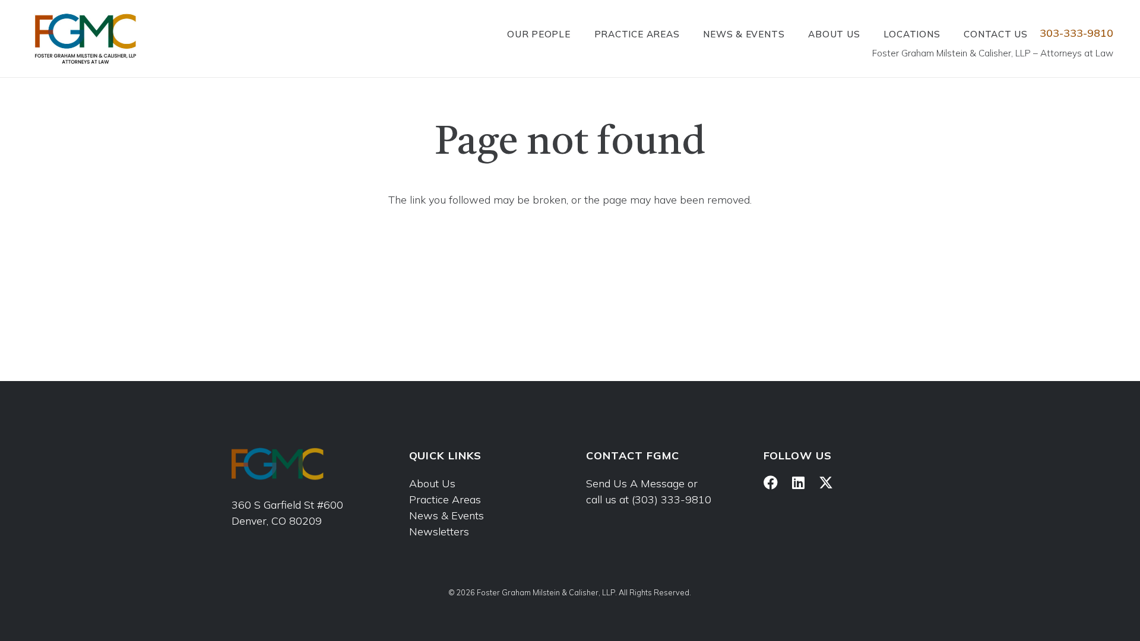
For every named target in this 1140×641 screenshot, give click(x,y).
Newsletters (439, 531)
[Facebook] (771, 482)
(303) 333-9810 (671, 499)
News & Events (446, 515)
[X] (826, 482)
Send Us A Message (635, 483)
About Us (432, 483)
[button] (578, 33)
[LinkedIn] (798, 482)
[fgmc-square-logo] (85, 38)
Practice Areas (445, 499)
